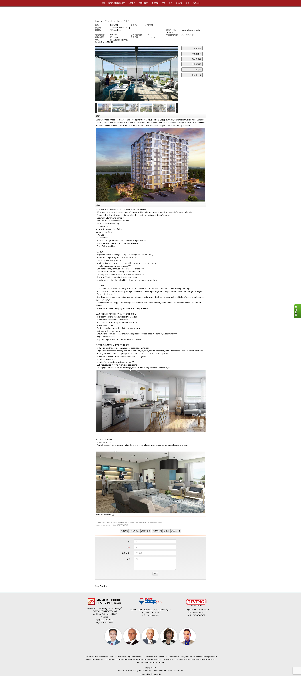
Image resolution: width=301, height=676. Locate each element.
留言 (128, 559)
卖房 (170, 3)
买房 (163, 3)
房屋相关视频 (143, 3)
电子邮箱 (125, 553)
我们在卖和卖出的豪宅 (116, 3)
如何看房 (131, 3)
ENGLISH (196, 3)
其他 (187, 3)
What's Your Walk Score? (104, 514)
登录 (147, 667)
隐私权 (153, 667)
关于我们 (155, 3)
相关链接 (179, 3)
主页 (103, 3)
